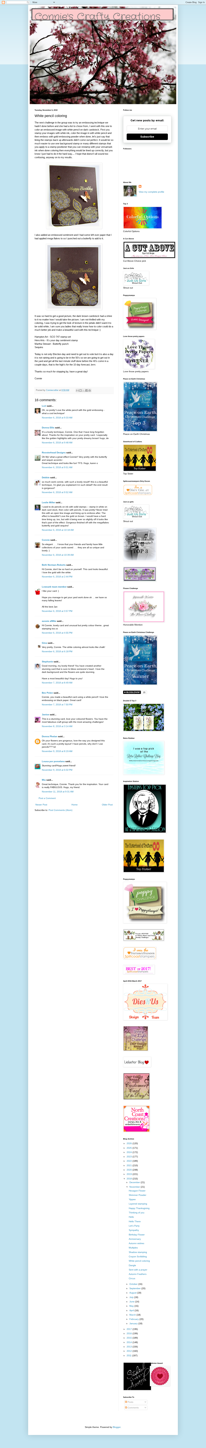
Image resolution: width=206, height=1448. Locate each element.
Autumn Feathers (137, 1274)
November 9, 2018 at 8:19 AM (57, 751)
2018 (129, 1178)
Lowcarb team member (54, 586)
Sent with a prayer (138, 1269)
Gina (44, 643)
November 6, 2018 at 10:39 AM (58, 555)
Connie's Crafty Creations (97, 17)
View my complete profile (151, 192)
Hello (131, 1217)
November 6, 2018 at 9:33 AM (57, 417)
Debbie (46, 477)
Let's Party (134, 1225)
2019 (129, 1174)
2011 (129, 1355)
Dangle (132, 1265)
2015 (129, 1337)
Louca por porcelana (53, 761)
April (132, 1310)
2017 (129, 1329)
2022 (129, 1161)
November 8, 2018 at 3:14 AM (57, 726)
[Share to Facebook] (86, 390)
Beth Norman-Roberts (54, 565)
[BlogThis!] (80, 390)
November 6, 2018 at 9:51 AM (57, 467)
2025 (129, 1148)
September (135, 1288)
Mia (44, 780)
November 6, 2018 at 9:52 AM (57, 492)
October (133, 1284)
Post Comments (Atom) (60, 810)
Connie (46, 540)
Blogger (117, 1427)
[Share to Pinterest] (89, 390)
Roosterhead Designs (54, 452)
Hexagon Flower (137, 1190)
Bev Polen (47, 692)
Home (74, 804)
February (134, 1319)
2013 (129, 1346)
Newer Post (41, 804)
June (132, 1301)
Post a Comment (47, 798)
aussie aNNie (49, 621)
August (133, 1292)
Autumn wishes (136, 1243)
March (132, 1314)
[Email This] (77, 390)
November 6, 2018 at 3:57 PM (57, 611)
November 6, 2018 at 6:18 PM (57, 651)
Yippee (132, 1199)
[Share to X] (83, 390)
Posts (130, 1402)
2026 (129, 1143)
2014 (129, 1342)
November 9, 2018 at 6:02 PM (57, 770)
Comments (133, 1407)
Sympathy (134, 1230)
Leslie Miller (48, 502)
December (135, 1182)
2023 (129, 1156)
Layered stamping (138, 1203)
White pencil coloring (139, 1261)
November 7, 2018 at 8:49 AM (57, 682)
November (135, 1187)
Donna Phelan (49, 736)
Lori (44, 406)
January (133, 1323)
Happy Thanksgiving (139, 1208)
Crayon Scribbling (138, 1256)
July (131, 1297)
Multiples (133, 1247)
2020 (129, 1169)
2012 (129, 1351)
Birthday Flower (137, 1234)
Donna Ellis (48, 427)
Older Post (107, 804)
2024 (129, 1152)
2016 (129, 1333)
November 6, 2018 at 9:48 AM (57, 442)
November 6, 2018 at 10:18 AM (58, 530)
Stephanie (47, 661)
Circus (132, 1278)
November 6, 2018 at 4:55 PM (57, 632)
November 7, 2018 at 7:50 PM (57, 704)
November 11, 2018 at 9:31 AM (58, 791)
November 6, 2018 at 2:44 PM (57, 576)
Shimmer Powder (137, 1195)
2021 (129, 1165)
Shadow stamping (138, 1252)
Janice (45, 714)
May (131, 1306)
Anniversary (135, 1239)
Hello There (135, 1221)
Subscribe (147, 136)
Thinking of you (136, 1212)
